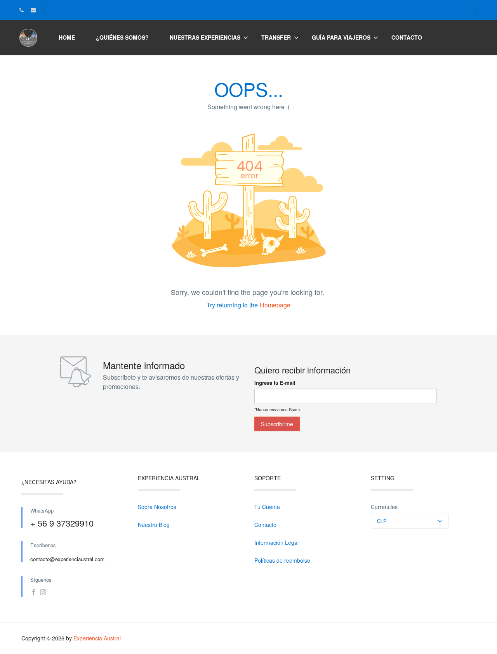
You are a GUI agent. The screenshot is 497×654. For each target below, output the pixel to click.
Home (67, 37)
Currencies (384, 507)
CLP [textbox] (382, 521)
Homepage (275, 304)
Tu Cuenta (267, 507)
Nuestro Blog (154, 524)
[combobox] (409, 520)
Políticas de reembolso (282, 560)
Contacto (406, 37)
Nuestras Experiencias (205, 37)
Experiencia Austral (97, 638)
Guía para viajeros (341, 37)
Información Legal (276, 542)
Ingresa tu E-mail (274, 382)
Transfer (276, 37)
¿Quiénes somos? (122, 37)
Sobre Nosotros (157, 507)
